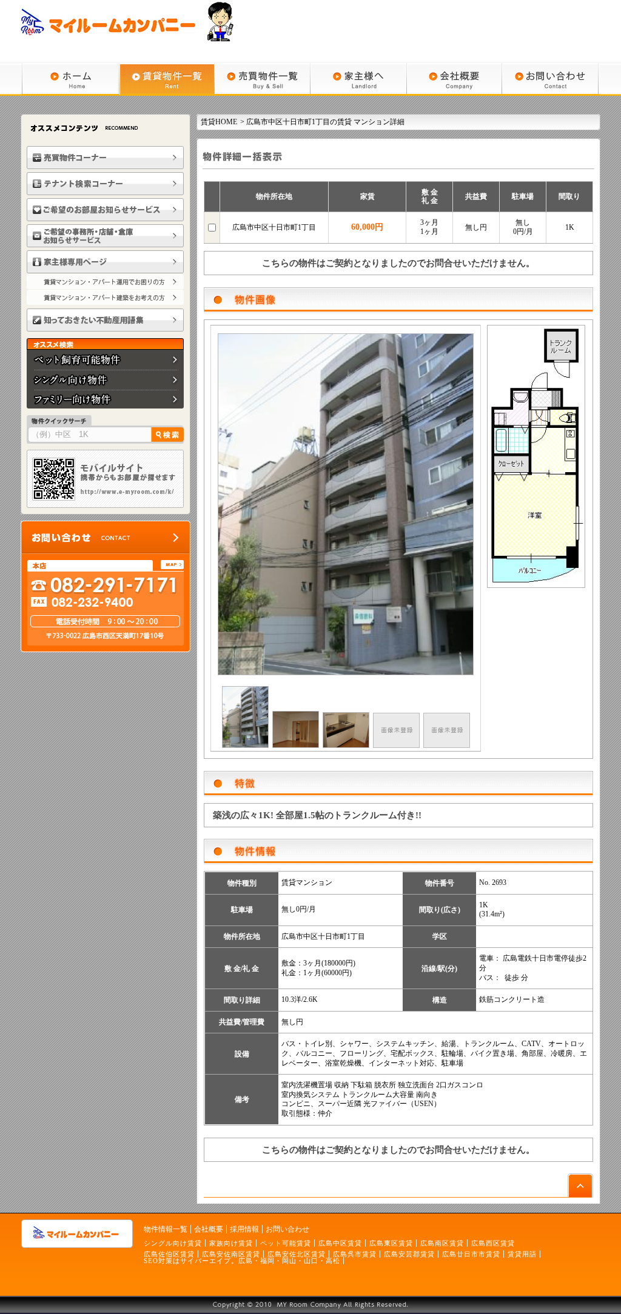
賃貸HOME (219, 122)
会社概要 (208, 1229)
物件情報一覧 (165, 1229)
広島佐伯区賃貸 (169, 1254)
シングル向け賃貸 (173, 1243)
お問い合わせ (287, 1229)
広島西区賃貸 (493, 1243)
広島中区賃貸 (340, 1243)
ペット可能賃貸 (285, 1243)
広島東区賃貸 (391, 1243)
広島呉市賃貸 (355, 1254)
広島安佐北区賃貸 (296, 1254)
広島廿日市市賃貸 (471, 1254)
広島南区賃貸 (442, 1243)
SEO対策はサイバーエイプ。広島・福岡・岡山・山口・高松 (242, 1260)
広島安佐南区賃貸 (231, 1254)
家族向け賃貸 (231, 1243)
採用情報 (244, 1229)
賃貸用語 (522, 1254)
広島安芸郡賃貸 (409, 1254)
